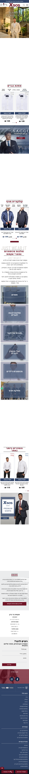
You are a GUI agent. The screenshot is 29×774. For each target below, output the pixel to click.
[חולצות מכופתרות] (14, 5)
